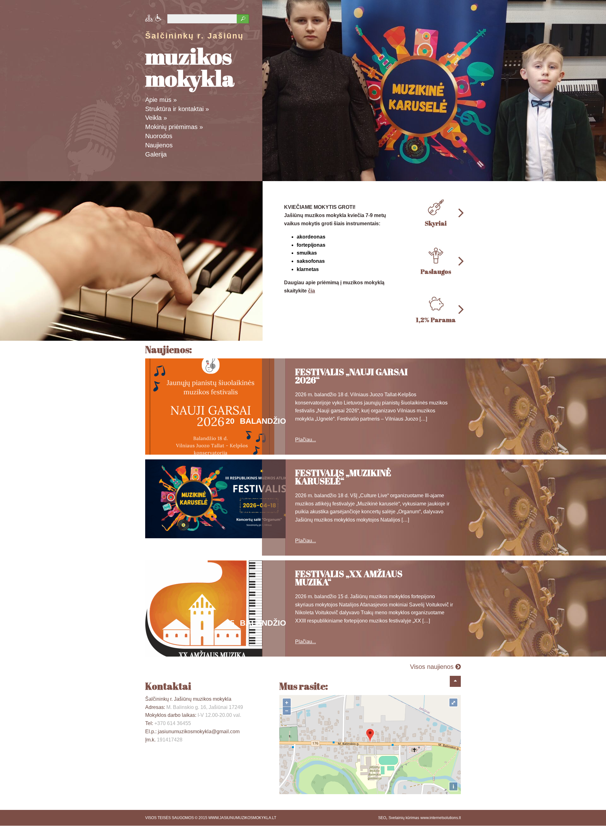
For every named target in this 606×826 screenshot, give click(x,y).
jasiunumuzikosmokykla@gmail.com (199, 731)
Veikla (156, 117)
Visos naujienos (432, 666)
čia (311, 290)
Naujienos (159, 145)
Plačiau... (305, 439)
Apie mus (161, 99)
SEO (382, 818)
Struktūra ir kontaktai (177, 108)
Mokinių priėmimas (174, 126)
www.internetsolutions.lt (440, 818)
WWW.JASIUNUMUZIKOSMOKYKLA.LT (242, 818)
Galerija (156, 154)
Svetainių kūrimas (404, 818)
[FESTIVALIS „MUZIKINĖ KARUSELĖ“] (224, 536)
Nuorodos (158, 136)
